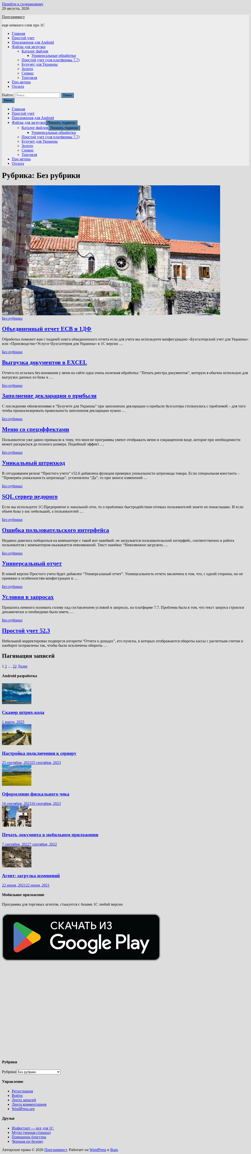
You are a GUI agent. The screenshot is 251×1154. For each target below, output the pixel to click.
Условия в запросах (28, 597)
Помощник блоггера (29, 1137)
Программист (13, 17)
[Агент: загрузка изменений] (16, 866)
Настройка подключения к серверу (39, 753)
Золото (27, 69)
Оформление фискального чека (35, 794)
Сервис (28, 73)
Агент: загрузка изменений (31, 875)
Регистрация (22, 1091)
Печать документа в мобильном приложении (50, 834)
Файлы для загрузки (29, 47)
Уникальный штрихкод (33, 463)
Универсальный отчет (32, 563)
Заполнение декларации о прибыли (49, 396)
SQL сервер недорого (30, 496)
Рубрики (9, 1072)
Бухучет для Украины (40, 64)
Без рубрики (12, 318)
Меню (8, 100)
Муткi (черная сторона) (31, 1132)
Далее (22, 666)
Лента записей (24, 1100)
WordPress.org (23, 1109)
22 (15, 666)
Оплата (18, 86)
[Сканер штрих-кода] (16, 703)
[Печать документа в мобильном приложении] (16, 825)
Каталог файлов (35, 51)
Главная (18, 33)
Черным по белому (27, 1141)
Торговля (29, 78)
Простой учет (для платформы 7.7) (50, 60)
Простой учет (23, 38)
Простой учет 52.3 (26, 630)
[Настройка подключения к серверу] (16, 744)
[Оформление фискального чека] (16, 784)
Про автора (21, 82)
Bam (114, 1150)
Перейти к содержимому (22, 4)
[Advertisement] (125, 1016)
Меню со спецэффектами (35, 429)
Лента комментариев (29, 1104)
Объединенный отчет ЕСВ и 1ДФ (46, 329)
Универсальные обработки (53, 55)
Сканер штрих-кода (23, 712)
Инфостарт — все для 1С (33, 1128)
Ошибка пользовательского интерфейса (55, 530)
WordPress (97, 1150)
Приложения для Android (33, 42)
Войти (17, 1095)
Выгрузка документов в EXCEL (44, 362)
